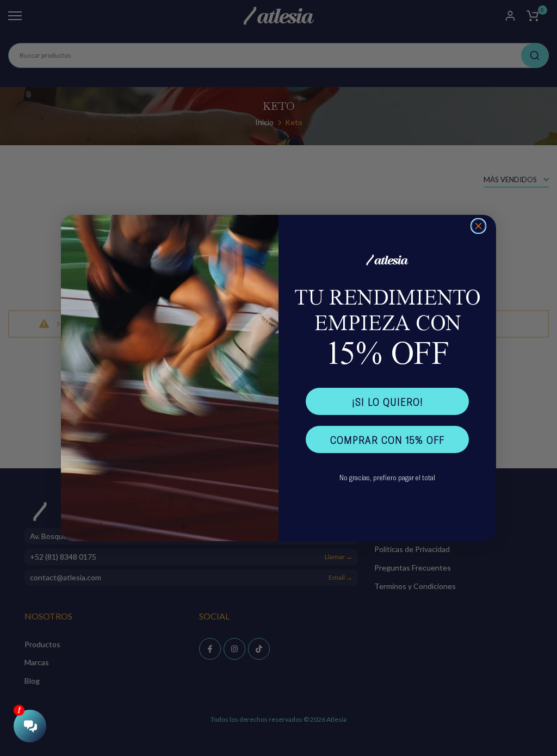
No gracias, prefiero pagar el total (387, 477)
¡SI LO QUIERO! (387, 401)
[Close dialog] (478, 226)
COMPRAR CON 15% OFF (387, 439)
